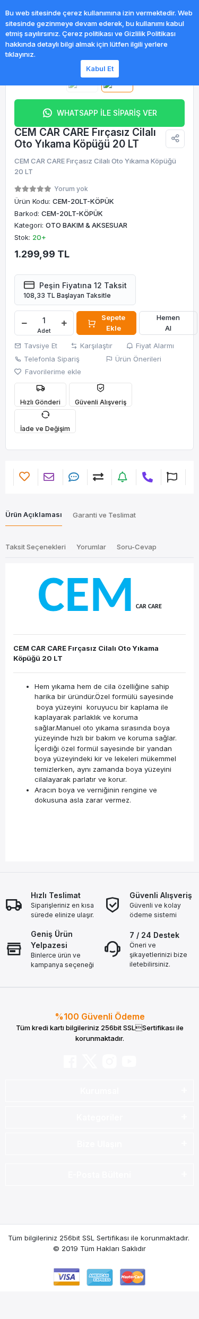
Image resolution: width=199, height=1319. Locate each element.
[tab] (33, 515)
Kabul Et (100, 68)
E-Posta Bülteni (99, 1174)
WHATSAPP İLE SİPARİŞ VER (107, 112)
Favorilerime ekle (52, 371)
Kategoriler (99, 1117)
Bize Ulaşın (99, 1144)
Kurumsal (99, 1090)
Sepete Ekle (113, 322)
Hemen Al (168, 322)
